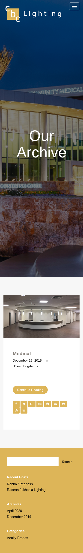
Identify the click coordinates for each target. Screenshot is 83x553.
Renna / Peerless (20, 484)
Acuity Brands (17, 538)
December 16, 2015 (27, 360)
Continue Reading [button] (30, 390)
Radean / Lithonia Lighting (26, 490)
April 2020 (14, 511)
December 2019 (19, 517)
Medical (22, 353)
